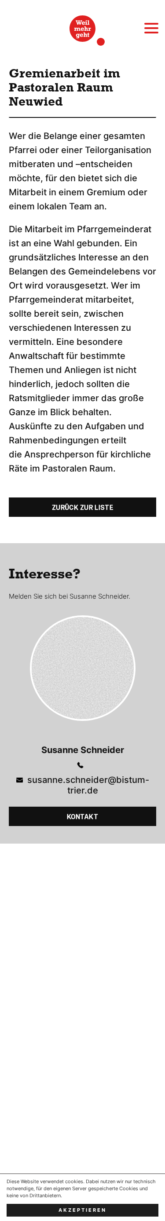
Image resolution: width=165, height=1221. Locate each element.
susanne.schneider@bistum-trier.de (88, 785)
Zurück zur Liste (82, 507)
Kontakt (82, 817)
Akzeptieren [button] (82, 1210)
